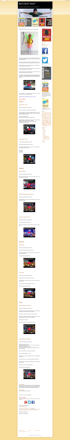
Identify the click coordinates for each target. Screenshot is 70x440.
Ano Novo (50, 112)
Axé (28, 409)
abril (43, 134)
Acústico (43, 112)
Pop (44, 122)
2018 (43, 129)
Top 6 (48, 125)
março (44, 135)
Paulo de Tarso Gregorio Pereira (46, 44)
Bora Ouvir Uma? (27, 3)
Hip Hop (47, 119)
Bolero (50, 114)
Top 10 (42, 125)
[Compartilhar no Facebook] (33, 408)
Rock (46, 123)
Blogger (40, 435)
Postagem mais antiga (37, 430)
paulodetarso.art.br (23, 406)
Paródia (50, 121)
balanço (30, 409)
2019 (43, 128)
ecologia (50, 117)
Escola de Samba (37, 409)
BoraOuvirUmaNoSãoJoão (44, 115)
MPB (46, 121)
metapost (43, 121)
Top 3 (45, 125)
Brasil (50, 115)
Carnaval (32, 409)
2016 (43, 141)
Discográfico (46, 117)
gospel (44, 119)
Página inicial (29, 430)
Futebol (42, 119)
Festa (45, 118)
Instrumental (50, 119)
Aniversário (47, 112)
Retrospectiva (43, 123)
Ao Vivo (24, 409)
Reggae (50, 122)
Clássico (33, 409)
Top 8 (49, 125)
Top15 (50, 125)
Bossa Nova (48, 115)
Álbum (45, 112)
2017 (43, 140)
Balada (43, 114)
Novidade (48, 121)
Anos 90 (22, 409)
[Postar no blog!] (31, 408)
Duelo (35, 409)
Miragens (45, 121)
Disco (43, 117)
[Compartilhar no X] (32, 408)
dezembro (44, 130)
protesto (46, 122)
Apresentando (26, 409)
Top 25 (44, 125)
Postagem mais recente (21, 430)
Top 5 (46, 125)
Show (44, 124)
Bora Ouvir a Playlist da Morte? (46, 138)
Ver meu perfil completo (44, 45)
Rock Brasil (49, 123)
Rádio (47, 122)
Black (48, 114)
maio (43, 133)
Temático (48, 124)
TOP (50, 124)
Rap (48, 122)
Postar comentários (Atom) (24, 431)
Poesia (43, 122)
